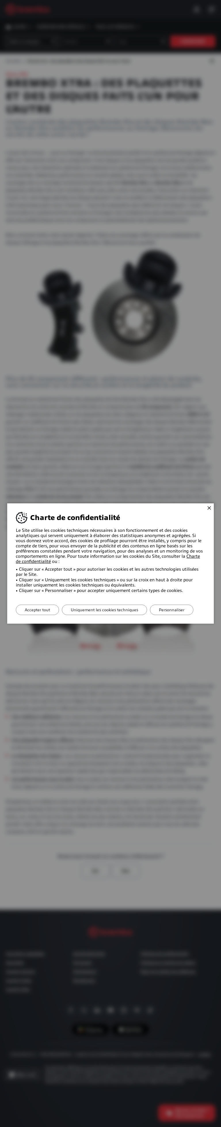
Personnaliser (171, 610)
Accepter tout (37, 610)
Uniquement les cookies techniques (104, 610)
